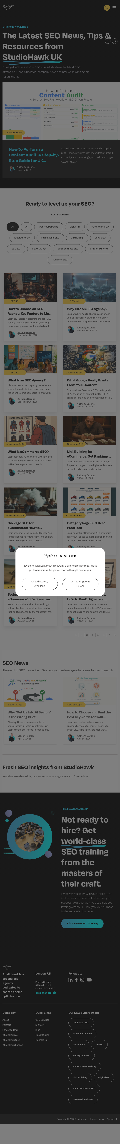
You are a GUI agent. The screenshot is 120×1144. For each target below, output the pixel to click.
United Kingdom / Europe (80, 583)
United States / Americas (39, 583)
